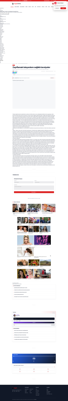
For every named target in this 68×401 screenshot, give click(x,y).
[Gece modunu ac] (55, 0)
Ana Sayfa (1, 25)
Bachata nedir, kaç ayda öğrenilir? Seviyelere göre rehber (21, 332)
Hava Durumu (2, 44)
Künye (51, 0)
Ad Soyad (15, 180)
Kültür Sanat (39, 6)
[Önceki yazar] (53, 312)
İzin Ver (63, 8)
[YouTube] (19, 391)
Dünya (1, 40)
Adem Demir (15, 71)
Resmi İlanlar (1, 29)
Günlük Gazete (2, 48)
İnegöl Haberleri (17, 6)
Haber (16, 63)
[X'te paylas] (14, 72)
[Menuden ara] (8, 13)
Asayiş (1, 41)
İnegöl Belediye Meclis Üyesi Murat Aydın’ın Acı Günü (20, 287)
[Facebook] (34, 61)
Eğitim (46, 6)
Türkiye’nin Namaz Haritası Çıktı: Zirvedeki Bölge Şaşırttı (21, 330)
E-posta (35, 180)
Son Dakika (12, 6)
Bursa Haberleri (22, 6)
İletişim (53, 0)
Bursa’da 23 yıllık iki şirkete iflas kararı (19, 294)
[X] (15, 391)
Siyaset (33, 6)
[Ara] (51, 3)
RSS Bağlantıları (48, 391)
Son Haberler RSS (2, 51)
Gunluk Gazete (37, 395)
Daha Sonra (57, 8)
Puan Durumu (2, 45)
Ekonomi (29, 6)
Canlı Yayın (1, 60)
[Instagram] (34, 62)
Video (4, 14)
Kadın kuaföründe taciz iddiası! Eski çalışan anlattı (20, 292)
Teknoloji (43, 6)
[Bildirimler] (53, 3)
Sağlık (49, 6)
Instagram (1, 58)
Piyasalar (8, 14)
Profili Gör (34, 322)
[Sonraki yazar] (54, 312)
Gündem (26, 6)
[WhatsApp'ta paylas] (15, 72)
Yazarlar (52, 6)
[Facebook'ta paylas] (13, 72)
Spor (35, 6)
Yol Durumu (1, 46)
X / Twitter (1, 57)
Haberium (35, 399)
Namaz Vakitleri (2, 47)
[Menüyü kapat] (0, 9)
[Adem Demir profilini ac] (13, 71)
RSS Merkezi (1, 50)
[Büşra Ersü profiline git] (14, 315)
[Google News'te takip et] (16, 72)
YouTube (1, 59)
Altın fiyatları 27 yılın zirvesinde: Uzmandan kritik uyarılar (21, 296)
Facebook (1, 56)
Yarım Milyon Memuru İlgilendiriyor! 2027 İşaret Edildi (20, 339)
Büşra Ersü (17, 315)
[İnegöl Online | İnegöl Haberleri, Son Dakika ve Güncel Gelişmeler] (16, 4)
